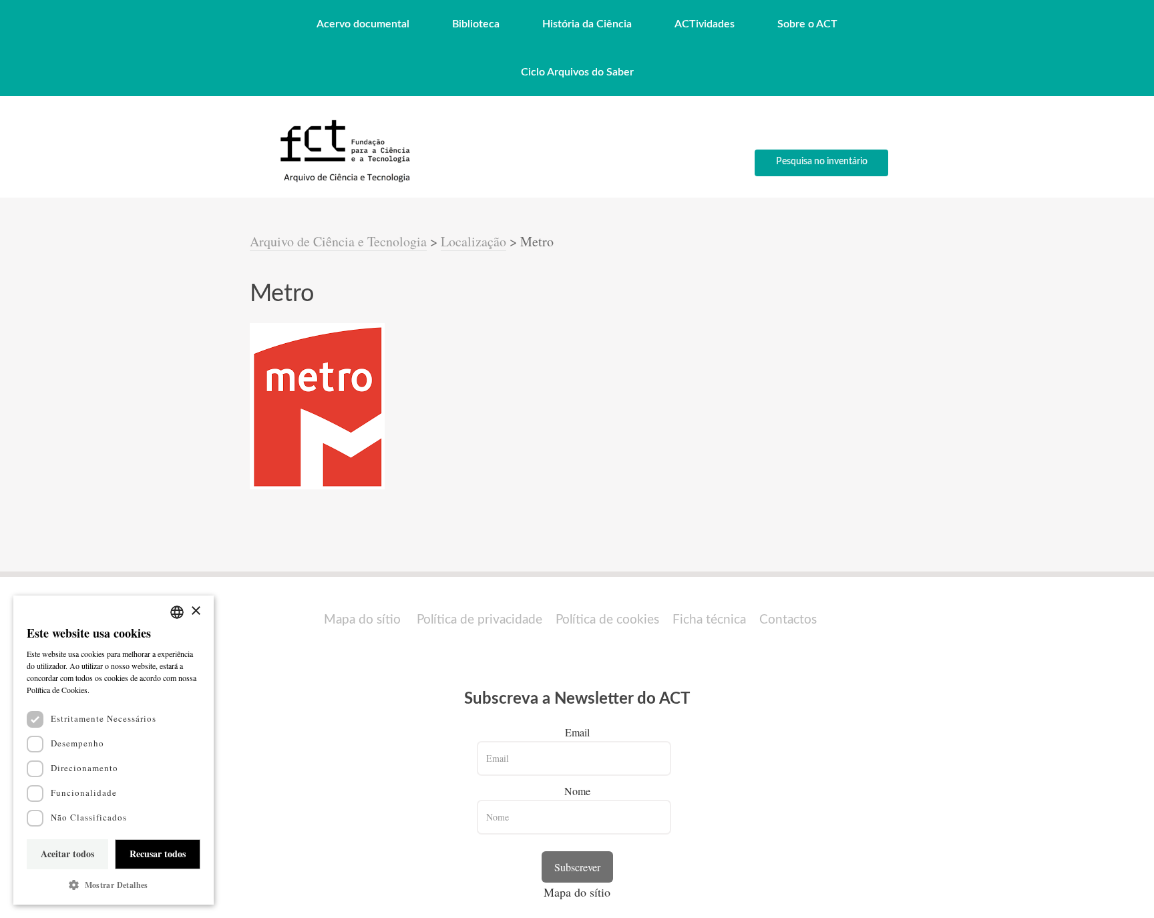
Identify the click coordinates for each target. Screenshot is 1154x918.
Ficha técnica (709, 620)
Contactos (788, 620)
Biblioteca (476, 24)
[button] (113, 885)
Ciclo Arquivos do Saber (577, 72)
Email (577, 732)
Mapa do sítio (362, 620)
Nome (577, 791)
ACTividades (705, 24)
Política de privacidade (479, 620)
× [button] (195, 611)
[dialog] (113, 750)
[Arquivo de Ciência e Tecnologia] (343, 181)
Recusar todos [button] (158, 854)
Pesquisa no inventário (822, 161)
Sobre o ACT (807, 24)
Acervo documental (363, 24)
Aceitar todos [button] (67, 854)
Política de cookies (607, 620)
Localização (473, 241)
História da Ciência (587, 24)
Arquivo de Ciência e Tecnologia (338, 241)
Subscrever (577, 867)
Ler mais (106, 690)
